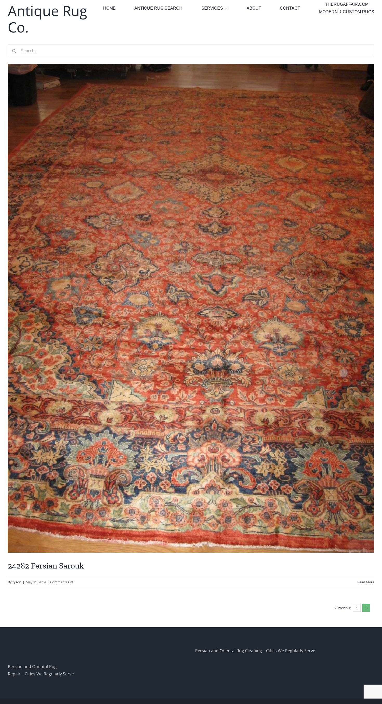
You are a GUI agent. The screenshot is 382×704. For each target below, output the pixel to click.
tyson (16, 582)
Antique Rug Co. (47, 19)
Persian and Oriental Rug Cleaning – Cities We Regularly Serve (255, 651)
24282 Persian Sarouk (46, 566)
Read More (365, 582)
